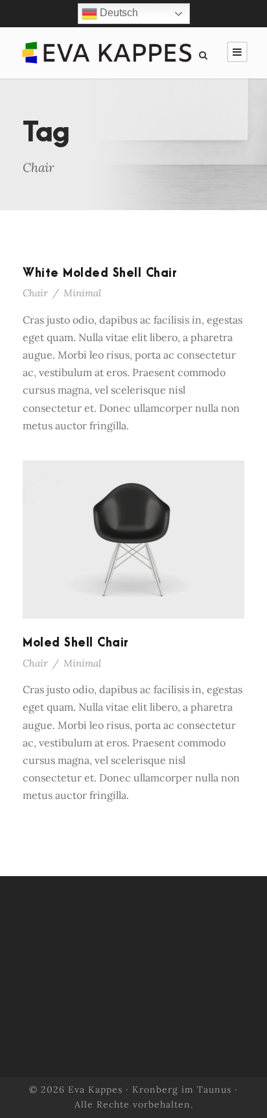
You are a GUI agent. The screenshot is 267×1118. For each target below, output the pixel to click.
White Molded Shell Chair (100, 273)
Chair (35, 293)
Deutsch (117, 12)
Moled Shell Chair (76, 643)
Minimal (82, 293)
